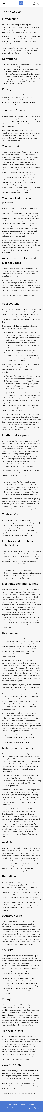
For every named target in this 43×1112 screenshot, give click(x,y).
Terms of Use (12, 1105)
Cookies (32, 1105)
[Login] (34, 3)
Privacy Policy (26, 615)
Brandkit (32, 81)
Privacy (23, 1105)
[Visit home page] (21, 3)
